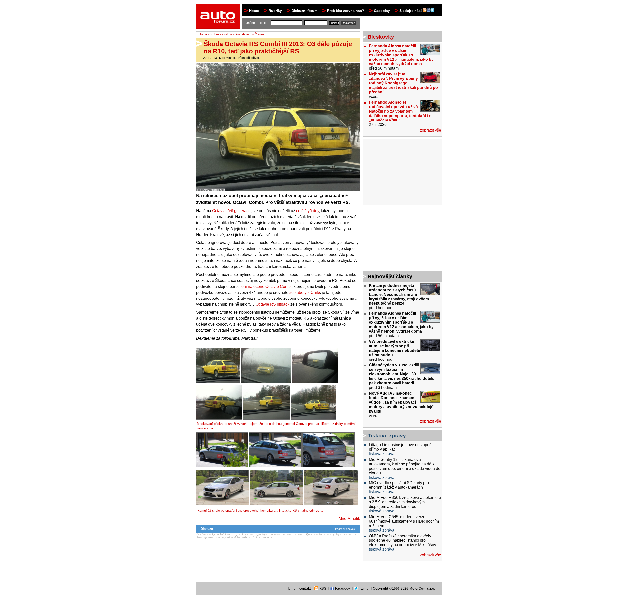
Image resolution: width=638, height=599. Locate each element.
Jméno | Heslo (256, 22)
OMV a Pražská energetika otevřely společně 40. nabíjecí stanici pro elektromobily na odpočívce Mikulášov (402, 540)
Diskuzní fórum (304, 11)
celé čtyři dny (307, 211)
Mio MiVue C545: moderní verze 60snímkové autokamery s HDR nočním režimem (404, 521)
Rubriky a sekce (221, 34)
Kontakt (305, 588)
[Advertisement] (394, 239)
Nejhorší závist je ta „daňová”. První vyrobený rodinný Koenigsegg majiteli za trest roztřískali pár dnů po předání (403, 83)
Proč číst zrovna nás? (345, 11)
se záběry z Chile (304, 292)
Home (254, 11)
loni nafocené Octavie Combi (266, 286)
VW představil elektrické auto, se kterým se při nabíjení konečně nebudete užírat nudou (394, 348)
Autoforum (218, 8)
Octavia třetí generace (231, 211)
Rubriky (275, 11)
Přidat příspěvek (249, 58)
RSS (322, 588)
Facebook (342, 588)
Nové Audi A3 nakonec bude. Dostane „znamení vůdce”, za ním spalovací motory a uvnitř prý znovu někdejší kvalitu (401, 402)
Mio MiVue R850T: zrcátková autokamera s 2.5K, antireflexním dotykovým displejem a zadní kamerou (405, 502)
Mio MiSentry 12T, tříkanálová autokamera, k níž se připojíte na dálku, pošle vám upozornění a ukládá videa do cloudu (404, 466)
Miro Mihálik (227, 58)
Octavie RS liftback (272, 304)
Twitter (364, 588)
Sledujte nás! (411, 11)
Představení (243, 34)
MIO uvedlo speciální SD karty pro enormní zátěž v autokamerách (399, 485)
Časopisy (382, 11)
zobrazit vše (430, 130)
